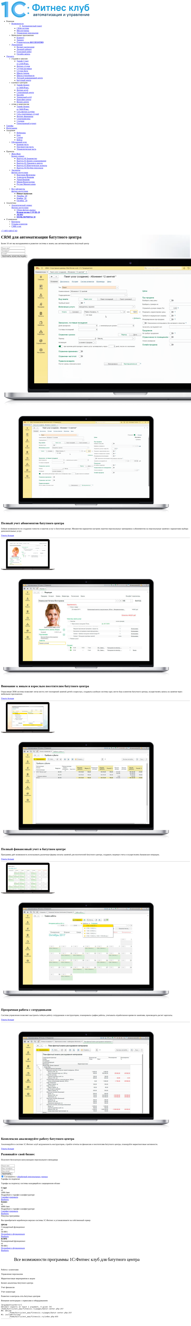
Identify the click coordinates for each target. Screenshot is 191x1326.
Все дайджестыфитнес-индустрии (19, 190)
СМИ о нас (16, 226)
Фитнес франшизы (25, 116)
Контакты (15, 222)
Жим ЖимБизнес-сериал (17, 155)
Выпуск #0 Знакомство (27, 158)
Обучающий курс (19, 142)
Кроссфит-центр (24, 99)
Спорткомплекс (24, 119)
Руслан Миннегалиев (26, 184)
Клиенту (20, 38)
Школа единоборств (25, 75)
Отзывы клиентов (19, 224)
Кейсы (19, 140)
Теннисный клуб (24, 97)
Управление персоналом (27, 33)
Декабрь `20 (22, 196)
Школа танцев (23, 73)
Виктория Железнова (26, 175)
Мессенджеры (23, 30)
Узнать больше (7, 535)
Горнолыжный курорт (26, 123)
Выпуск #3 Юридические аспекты (32, 165)
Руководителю (30, 42)
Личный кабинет (24, 49)
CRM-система (23, 28)
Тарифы (9, 126)
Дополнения (16, 45)
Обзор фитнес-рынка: (28, 211)
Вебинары (21, 133)
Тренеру (20, 40)
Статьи (20, 137)
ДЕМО (20, 215)
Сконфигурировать (9, 1197)
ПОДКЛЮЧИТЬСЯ (26, 217)
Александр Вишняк (25, 177)
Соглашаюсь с (26, 1177)
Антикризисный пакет (32, 26)
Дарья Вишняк (23, 179)
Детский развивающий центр (30, 78)
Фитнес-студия (23, 66)
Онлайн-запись (23, 54)
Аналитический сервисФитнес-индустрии (21, 206)
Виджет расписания (25, 47)
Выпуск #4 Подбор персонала (30, 168)
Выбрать (5, 1199)
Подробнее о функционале (13, 1234)
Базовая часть (23, 144)
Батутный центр (24, 80)
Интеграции (11, 128)
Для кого (10, 56)
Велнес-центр (23, 102)
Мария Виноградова (26, 182)
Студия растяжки (24, 68)
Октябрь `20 (22, 200)
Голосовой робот (24, 52)
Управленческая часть (26, 149)
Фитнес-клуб (22, 90)
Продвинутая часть (25, 147)
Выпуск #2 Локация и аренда (30, 163)
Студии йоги (22, 71)
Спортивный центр (25, 92)
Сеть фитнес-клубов (26, 112)
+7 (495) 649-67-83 (9, 231)
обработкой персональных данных (32, 1177)
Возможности (17, 23)
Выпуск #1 (31, 161)
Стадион (20, 121)
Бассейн (20, 95)
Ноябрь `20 (21, 198)
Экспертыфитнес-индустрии (19, 171)
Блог (19, 135)
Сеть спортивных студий (28, 114)
